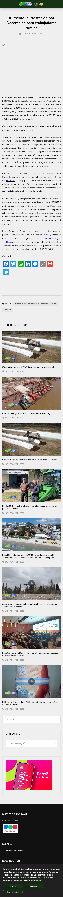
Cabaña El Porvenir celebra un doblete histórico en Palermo (29, 459)
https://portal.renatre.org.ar (18, 242)
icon (31, 346)
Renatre (8, 310)
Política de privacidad (14, 850)
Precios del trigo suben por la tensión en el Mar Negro (27, 413)
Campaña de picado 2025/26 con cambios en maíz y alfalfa (29, 367)
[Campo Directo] (31, 4)
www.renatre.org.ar (52, 238)
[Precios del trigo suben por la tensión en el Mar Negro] (31, 393)
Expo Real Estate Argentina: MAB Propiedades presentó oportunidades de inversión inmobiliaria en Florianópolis (28, 556)
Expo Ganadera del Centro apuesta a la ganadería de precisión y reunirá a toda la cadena (30, 654)
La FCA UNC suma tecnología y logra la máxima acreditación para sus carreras (29, 507)
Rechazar (34, 886)
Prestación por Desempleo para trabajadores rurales (35, 304)
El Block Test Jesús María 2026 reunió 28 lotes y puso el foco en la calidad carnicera (30, 703)
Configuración (13, 892)
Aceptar (13, 886)
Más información (32, 880)
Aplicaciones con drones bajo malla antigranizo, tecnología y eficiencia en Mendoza (29, 605)
